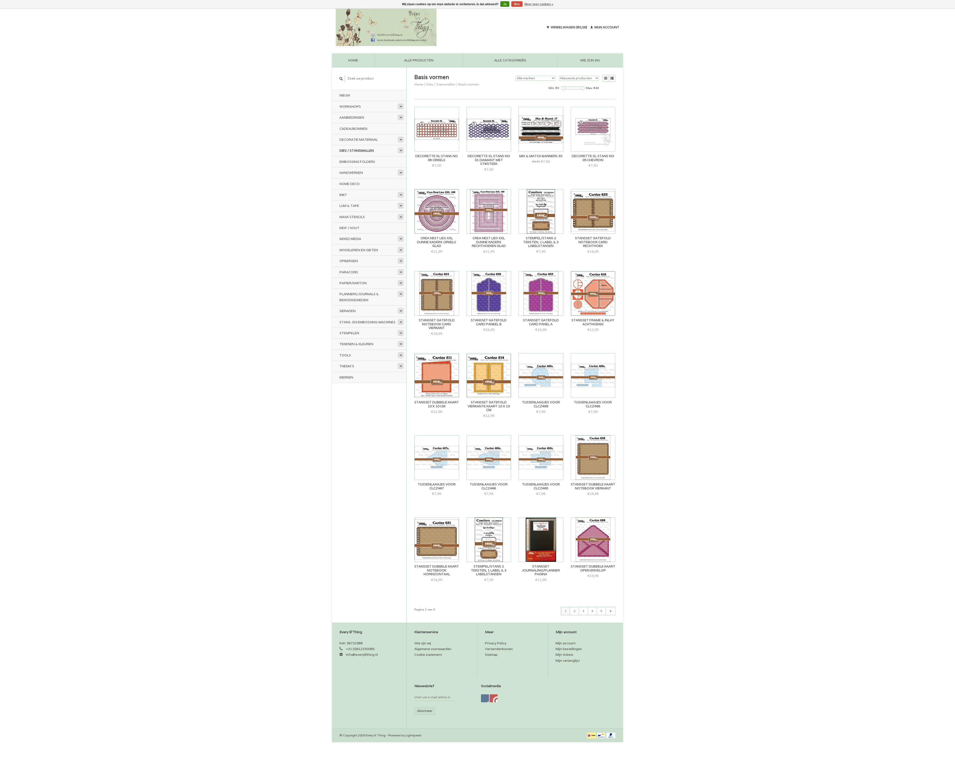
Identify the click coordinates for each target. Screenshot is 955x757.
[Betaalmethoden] (592, 735)
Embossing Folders (357, 162)
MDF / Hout (349, 228)
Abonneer (424, 711)
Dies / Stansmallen (356, 150)
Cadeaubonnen (353, 129)
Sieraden (347, 311)
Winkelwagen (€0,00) (569, 27)
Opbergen (348, 261)
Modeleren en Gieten (358, 250)
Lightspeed (413, 735)
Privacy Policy (495, 643)
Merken (346, 377)
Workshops (350, 106)
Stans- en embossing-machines (367, 322)
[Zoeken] (341, 78)
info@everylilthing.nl (362, 655)
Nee (517, 4)
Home (353, 60)
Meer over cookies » (539, 4)
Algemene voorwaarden (432, 649)
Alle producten (418, 60)
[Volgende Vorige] (610, 611)
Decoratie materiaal (358, 140)
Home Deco (349, 184)
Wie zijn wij (590, 60)
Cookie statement (428, 655)
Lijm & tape (349, 206)
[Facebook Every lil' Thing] (485, 698)
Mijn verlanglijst (568, 661)
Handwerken (351, 173)
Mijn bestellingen (569, 649)
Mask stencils (352, 217)
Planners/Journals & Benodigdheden (359, 297)
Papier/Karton (353, 283)
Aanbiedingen (351, 117)
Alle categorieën (510, 60)
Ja (505, 4)
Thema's (346, 366)
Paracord (348, 272)
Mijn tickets (564, 655)
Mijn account (606, 27)
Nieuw (344, 95)
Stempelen (349, 333)
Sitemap (491, 655)
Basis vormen (468, 84)
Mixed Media (350, 239)
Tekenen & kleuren (356, 344)
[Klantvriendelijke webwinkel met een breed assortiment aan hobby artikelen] (418, 27)
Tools (345, 355)
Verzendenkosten (499, 649)
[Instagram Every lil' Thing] (494, 698)
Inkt (343, 195)
